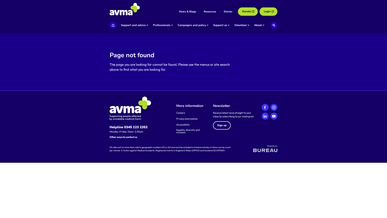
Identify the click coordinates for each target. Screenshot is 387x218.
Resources (210, 11)
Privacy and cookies (187, 118)
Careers (180, 113)
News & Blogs (187, 11)
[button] (134, 25)
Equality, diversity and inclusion (188, 131)
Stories (228, 11)
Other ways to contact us (123, 137)
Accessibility (183, 124)
